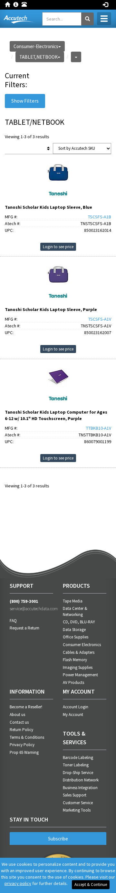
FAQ (13, 620)
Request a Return (24, 628)
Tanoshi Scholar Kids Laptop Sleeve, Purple (51, 309)
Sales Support (74, 795)
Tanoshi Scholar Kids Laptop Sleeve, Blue (48, 207)
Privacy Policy (22, 744)
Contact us (19, 722)
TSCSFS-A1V (99, 319)
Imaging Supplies (77, 667)
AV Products (73, 682)
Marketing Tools (77, 810)
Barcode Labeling (78, 757)
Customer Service (78, 802)
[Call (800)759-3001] (26, 3)
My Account (73, 714)
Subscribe (58, 839)
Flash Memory (75, 659)
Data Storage (74, 629)
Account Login (75, 707)
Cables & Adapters (78, 652)
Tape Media (72, 601)
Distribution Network (81, 780)
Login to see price (58, 246)
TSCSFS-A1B (99, 217)
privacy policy (18, 883)
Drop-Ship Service (78, 772)
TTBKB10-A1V (98, 428)
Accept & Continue (90, 884)
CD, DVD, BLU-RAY (79, 622)
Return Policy (21, 729)
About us (17, 714)
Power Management (80, 675)
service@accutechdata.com (31, 608)
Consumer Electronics (82, 644)
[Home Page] (9, 4)
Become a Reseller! (26, 707)
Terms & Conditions (27, 737)
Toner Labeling (76, 765)
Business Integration (80, 787)
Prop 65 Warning (24, 752)
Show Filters (25, 100)
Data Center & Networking (75, 611)
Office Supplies (75, 637)
